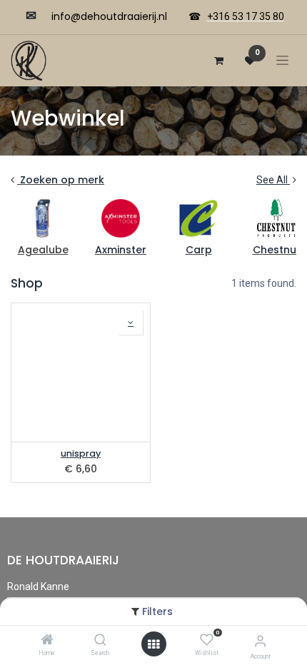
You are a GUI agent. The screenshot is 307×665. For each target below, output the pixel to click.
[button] (131, 322)
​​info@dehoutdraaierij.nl (109, 16)
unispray (81, 453)
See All (273, 180)
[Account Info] (260, 641)
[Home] (47, 640)
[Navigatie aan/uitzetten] (282, 60)
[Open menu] (153, 644)
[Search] (100, 640)
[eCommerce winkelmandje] (218, 60)
